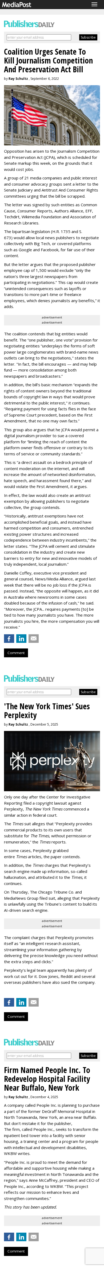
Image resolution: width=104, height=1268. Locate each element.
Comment (16, 652)
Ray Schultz (18, 78)
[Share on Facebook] (9, 638)
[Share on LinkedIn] (21, 638)
